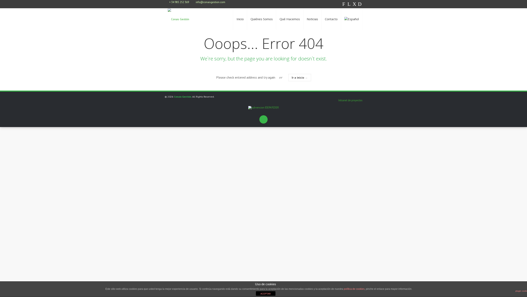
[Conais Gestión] (178, 19)
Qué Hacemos (290, 19)
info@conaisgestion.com (210, 2)
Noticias (312, 19)
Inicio (240, 19)
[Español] (351, 19)
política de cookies (354, 289)
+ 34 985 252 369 (179, 2)
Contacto (331, 19)
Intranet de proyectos (350, 100)
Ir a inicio (300, 77)
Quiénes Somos (262, 19)
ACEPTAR (265, 293)
